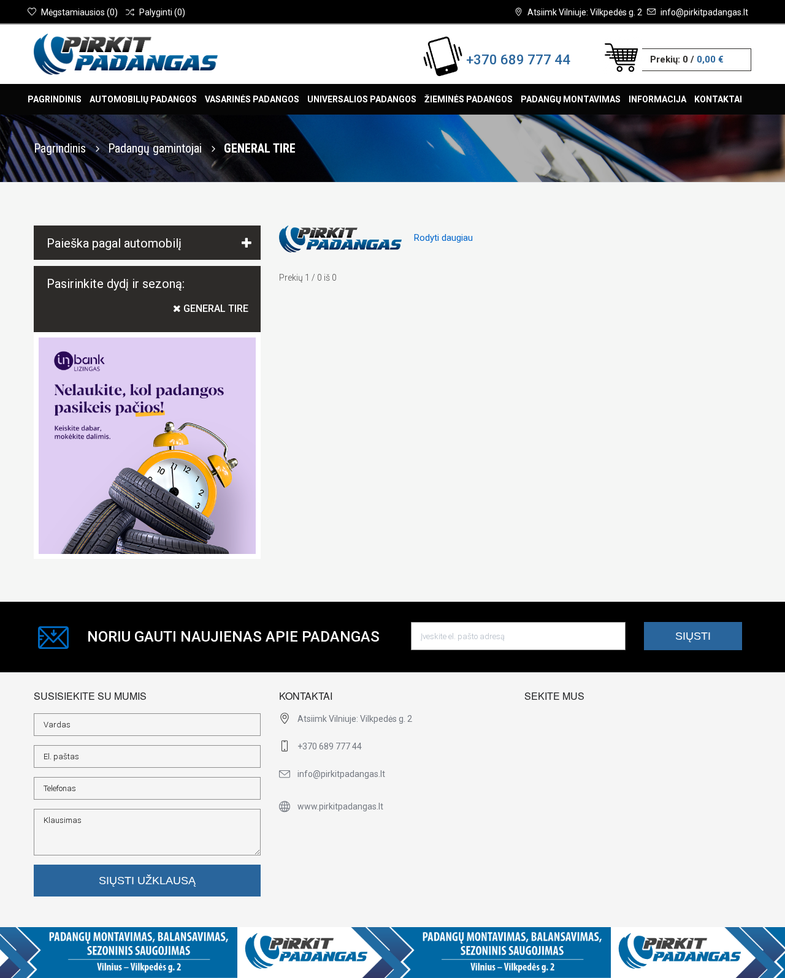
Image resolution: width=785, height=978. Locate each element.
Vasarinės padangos (252, 99)
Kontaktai (718, 99)
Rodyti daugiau (443, 237)
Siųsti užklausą (147, 880)
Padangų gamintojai (156, 148)
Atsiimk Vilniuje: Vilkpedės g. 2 (584, 12)
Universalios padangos (361, 99)
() (79, 12)
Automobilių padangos (143, 99)
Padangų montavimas (571, 99)
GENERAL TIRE (214, 308)
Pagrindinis (55, 99)
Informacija (657, 99)
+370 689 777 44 (518, 59)
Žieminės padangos (468, 99)
